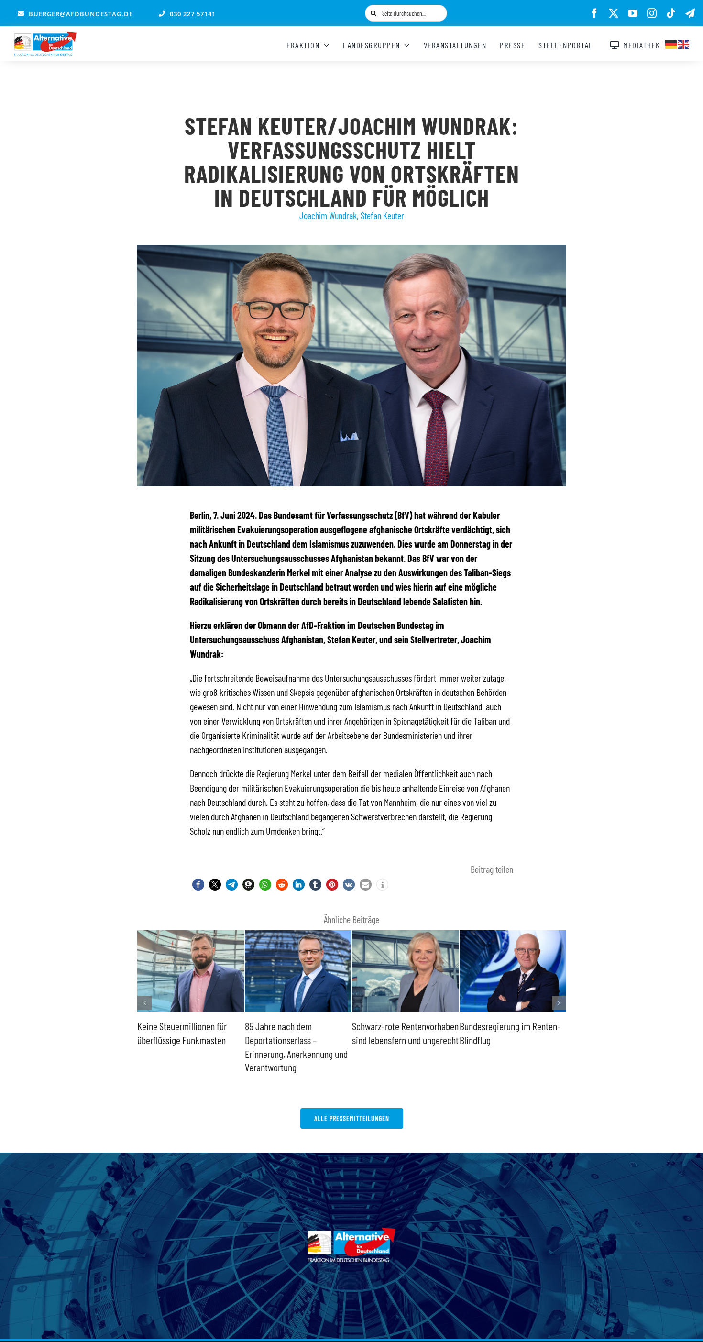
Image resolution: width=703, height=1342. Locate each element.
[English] (684, 43)
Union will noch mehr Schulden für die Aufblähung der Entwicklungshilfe (509, 1039)
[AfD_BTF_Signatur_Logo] (45, 36)
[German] (671, 43)
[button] (198, 885)
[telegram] (690, 13)
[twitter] (613, 13)
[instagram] (652, 13)
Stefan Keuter (382, 215)
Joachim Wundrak (328, 215)
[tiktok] (671, 13)
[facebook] (594, 13)
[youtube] (632, 13)
